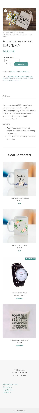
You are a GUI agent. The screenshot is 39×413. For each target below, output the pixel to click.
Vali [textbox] (6, 60)
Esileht (6, 32)
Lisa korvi (21, 64)
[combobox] (12, 60)
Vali (19, 203)
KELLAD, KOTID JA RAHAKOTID (19, 71)
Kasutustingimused (10, 384)
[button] (5, 10)
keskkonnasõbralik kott (24, 76)
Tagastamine (8, 390)
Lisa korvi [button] (19, 298)
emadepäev (10, 76)
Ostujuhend (7, 387)
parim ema (6, 78)
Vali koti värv (8, 57)
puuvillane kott (22, 78)
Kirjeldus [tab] (6, 96)
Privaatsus (7, 393)
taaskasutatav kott (14, 80)
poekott (13, 78)
